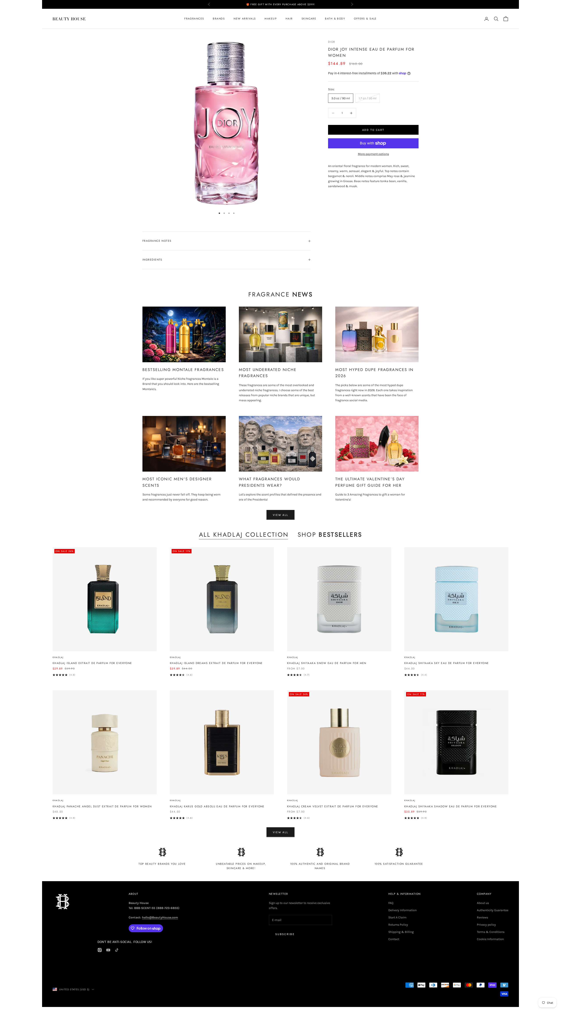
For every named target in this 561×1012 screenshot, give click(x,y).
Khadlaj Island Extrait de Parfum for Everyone (92, 663)
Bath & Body (335, 19)
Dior (331, 42)
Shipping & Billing (401, 932)
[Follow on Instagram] (100, 950)
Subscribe (285, 934)
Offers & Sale (365, 19)
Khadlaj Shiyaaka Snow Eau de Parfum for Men (326, 663)
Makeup (271, 19)
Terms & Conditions (490, 932)
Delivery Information (402, 910)
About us (483, 903)
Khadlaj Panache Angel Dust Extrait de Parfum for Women (102, 806)
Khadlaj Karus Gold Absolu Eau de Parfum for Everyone (217, 806)
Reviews (482, 917)
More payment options (373, 154)
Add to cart (373, 129)
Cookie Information (490, 939)
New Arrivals (245, 19)
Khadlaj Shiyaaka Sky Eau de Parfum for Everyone (446, 663)
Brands (219, 19)
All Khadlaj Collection (244, 534)
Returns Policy (398, 925)
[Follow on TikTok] (117, 950)
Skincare (309, 19)
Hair (289, 19)
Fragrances (194, 19)
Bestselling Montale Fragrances (183, 370)
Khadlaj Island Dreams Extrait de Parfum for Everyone (216, 663)
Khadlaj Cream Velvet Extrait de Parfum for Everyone (332, 806)
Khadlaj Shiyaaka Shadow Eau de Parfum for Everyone (450, 806)
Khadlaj (58, 657)
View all (280, 515)
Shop (330, 534)
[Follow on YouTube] (108, 950)
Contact (393, 939)
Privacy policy (486, 925)
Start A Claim (397, 917)
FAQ (390, 903)
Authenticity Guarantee (492, 910)
